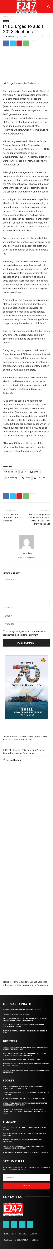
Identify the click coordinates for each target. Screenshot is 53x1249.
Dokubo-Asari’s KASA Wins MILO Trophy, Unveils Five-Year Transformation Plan (25, 738)
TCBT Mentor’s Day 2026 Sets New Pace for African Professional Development (24, 751)
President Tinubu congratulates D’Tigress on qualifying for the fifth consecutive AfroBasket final (25, 1111)
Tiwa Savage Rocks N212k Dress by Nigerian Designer (25, 1152)
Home (5, 16)
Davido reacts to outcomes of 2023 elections (12, 517)
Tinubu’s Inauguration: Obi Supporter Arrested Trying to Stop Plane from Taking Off (39, 519)
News (13, 16)
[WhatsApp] (26, 43)
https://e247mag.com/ (26, 558)
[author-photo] (26, 549)
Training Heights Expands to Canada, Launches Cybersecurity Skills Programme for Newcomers (25, 983)
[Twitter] (13, 43)
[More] (33, 43)
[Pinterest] (19, 43)
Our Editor (10, 37)
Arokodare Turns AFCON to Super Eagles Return (24, 1099)
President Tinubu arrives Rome (16, 1014)
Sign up (26, 1186)
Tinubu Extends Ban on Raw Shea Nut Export (22, 1059)
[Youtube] (30, 1224)
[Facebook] (6, 43)
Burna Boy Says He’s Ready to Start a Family (21, 1010)
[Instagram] (14, 1224)
